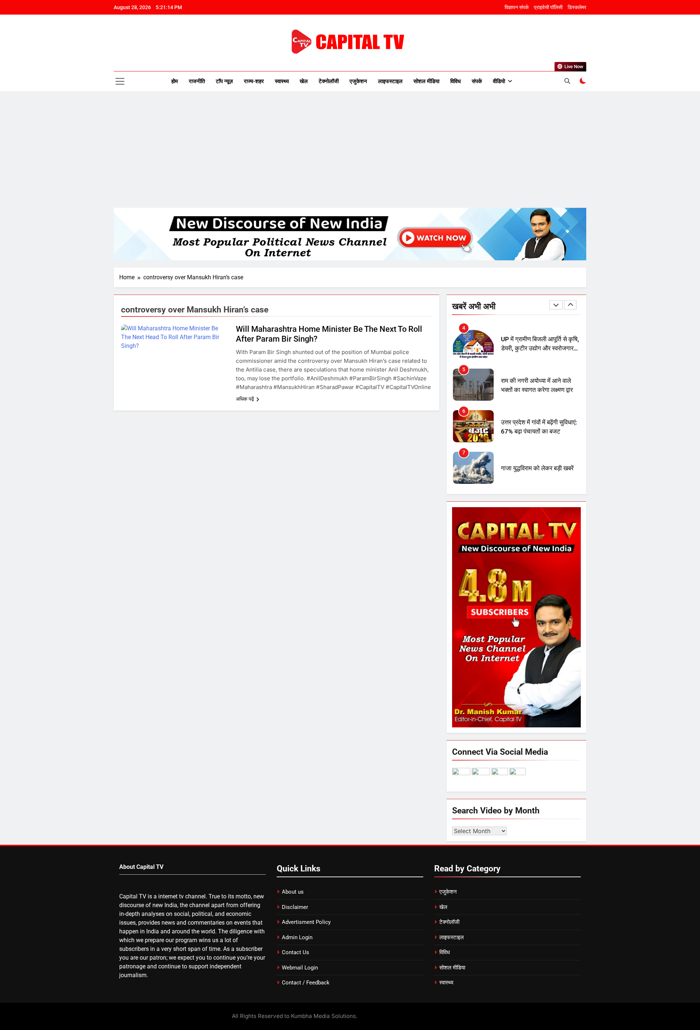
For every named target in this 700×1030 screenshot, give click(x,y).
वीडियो (499, 81)
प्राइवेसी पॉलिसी (548, 7)
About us (293, 892)
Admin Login (297, 937)
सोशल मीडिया (426, 81)
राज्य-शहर (254, 81)
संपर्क (477, 81)
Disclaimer (295, 907)
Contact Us (295, 952)
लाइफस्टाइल (390, 81)
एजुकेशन (358, 81)
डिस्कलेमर (577, 7)
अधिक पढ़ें (245, 399)
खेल (304, 81)
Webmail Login (300, 967)
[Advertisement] (350, 149)
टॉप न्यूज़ (224, 81)
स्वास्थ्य (282, 81)
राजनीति (197, 81)
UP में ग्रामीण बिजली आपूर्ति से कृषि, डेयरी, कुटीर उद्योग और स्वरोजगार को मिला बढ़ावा (540, 348)
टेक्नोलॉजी (329, 81)
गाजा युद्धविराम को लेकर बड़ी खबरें (537, 468)
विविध (455, 81)
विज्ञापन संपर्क (517, 7)
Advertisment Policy (306, 922)
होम (174, 81)
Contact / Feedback (306, 982)
